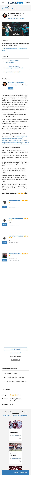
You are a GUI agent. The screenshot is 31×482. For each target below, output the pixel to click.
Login (26, 2)
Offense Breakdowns (9, 8)
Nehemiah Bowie (15, 201)
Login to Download (20, 472)
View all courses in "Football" (15, 416)
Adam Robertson (15, 254)
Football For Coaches (16, 82)
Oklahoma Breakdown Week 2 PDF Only (14, 431)
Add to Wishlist (15, 349)
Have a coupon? (15, 353)
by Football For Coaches (16, 18)
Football (5, 7)
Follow (11, 88)
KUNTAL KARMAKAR (16, 218)
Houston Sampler (13, 454)
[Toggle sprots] (2, 2)
